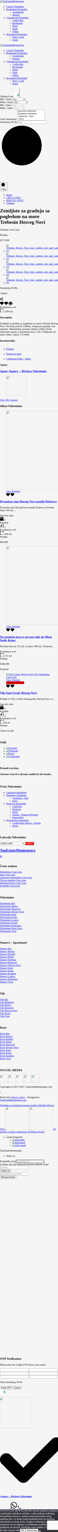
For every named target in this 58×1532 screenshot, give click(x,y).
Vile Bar (4, 999)
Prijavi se (5, 1171)
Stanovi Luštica (7, 976)
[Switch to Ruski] (10, 753)
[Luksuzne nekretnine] (31, 111)
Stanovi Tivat (6, 982)
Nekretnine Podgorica (10, 925)
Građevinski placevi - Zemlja (26, 823)
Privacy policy (18, 1097)
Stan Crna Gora (7, 874)
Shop (14, 28)
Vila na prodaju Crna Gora (13, 880)
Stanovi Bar (6, 948)
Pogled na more (13, 354)
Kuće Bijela (6, 1042)
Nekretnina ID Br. (9, 122)
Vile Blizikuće (7, 1002)
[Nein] (39, 1531)
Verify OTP (6, 1388)
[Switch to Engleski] (11, 748)
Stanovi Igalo (6, 968)
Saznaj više (32, 1530)
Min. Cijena (6, 99)
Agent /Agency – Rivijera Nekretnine (23, 371)
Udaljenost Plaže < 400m (18, 359)
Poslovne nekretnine (16, 803)
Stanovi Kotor (7, 971)
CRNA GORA (13, 197)
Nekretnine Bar (7, 903)
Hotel (15, 26)
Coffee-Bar (17, 20)
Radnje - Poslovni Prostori (25, 814)
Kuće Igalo (5, 1050)
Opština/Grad (7, 96)
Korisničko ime (7, 1161)
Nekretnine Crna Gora (11, 872)
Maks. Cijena (7, 102)
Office (15, 31)
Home (9, 195)
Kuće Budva (6, 1036)
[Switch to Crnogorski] (13, 756)
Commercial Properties (17, 17)
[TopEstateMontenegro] (12, 1)
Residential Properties (16, 9)
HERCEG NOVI (14, 200)
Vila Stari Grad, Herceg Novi (18, 693)
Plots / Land (18, 37)
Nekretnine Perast (8, 923)
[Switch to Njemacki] (12, 751)
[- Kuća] (31, 119)
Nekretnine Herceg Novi (12, 911)
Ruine (15, 826)
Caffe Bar (17, 806)
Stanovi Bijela (7, 957)
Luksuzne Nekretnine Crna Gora (16, 877)
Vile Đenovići (7, 1008)
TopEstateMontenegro (17, 850)
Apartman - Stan (20, 798)
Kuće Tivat (5, 1058)
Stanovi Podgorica (9, 979)
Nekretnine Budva (9, 906)
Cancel (17, 1388)
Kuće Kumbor (7, 1055)
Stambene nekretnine (16, 795)
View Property (13, 491)
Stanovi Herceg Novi (10, 965)
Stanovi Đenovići (8, 962)
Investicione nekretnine (17, 820)
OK (22, 1530)
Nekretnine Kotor (8, 917)
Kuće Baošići (6, 1039)
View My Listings (9, 400)
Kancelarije (18, 817)
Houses (16, 15)
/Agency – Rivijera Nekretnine (16, 1496)
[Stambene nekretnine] (31, 113)
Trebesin (10, 203)
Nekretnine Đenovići (10, 909)
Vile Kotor (5, 1013)
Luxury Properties (15, 6)
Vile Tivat (5, 1016)
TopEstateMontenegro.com (13, 1100)
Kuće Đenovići (7, 1044)
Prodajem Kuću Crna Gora (13, 883)
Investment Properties (16, 34)
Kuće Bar (4, 1033)
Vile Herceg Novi (8, 1010)
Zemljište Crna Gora (10, 886)
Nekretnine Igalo (8, 914)
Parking (10, 349)
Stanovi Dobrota (8, 959)
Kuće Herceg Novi (9, 1047)
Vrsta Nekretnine (8, 119)
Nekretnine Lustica (9, 920)
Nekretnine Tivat (8, 931)
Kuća (15, 801)
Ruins (15, 40)
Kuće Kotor (6, 1053)
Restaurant (17, 23)
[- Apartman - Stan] (31, 116)
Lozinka (4, 1164)
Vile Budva (5, 1005)
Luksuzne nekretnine (16, 792)
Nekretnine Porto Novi (11, 928)
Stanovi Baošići (7, 954)
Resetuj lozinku (8, 1177)
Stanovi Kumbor (8, 973)
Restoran (16, 809)
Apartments (18, 12)
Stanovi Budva (7, 951)
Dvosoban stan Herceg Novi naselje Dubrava (28, 501)
